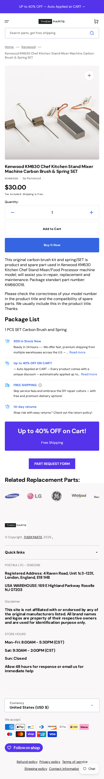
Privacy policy (49, 762)
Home (9, 47)
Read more (77, 352)
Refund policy (27, 762)
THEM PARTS (33, 537)
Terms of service (75, 762)
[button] (6, 21)
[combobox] (52, 33)
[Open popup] (40, 385)
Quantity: (11, 202)
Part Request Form (52, 464)
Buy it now (52, 245)
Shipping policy (35, 769)
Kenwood (29, 47)
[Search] (93, 33)
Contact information (64, 769)
